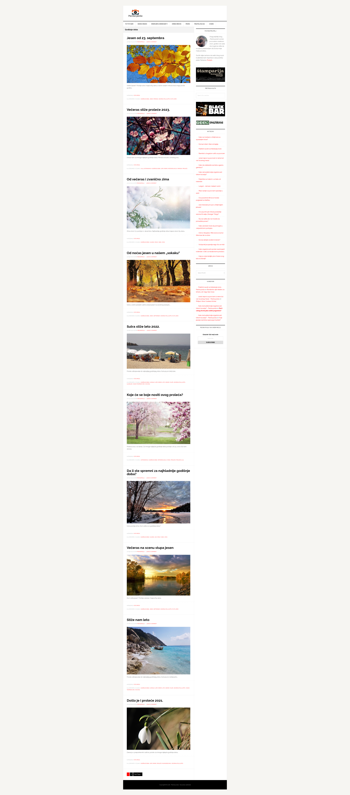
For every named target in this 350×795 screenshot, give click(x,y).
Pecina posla (175, 13)
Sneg (160, 242)
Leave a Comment (151, 41)
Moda (168, 460)
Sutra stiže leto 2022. (143, 326)
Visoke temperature (139, 384)
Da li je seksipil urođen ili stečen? (209, 240)
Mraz (156, 242)
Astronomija (147, 168)
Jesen (151, 99)
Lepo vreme (164, 168)
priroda (155, 99)
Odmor (167, 382)
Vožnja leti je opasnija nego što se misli (211, 244)
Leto (163, 382)
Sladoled (129, 384)
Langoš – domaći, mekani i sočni (209, 186)
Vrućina (147, 384)
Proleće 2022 (180, 460)
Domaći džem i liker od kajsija (208, 144)
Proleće (185, 168)
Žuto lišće (173, 99)
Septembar (156, 315)
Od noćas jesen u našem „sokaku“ (153, 253)
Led (156, 537)
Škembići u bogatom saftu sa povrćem (212, 153)
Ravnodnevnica (166, 763)
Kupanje (152, 382)
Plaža (171, 382)
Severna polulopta (164, 99)
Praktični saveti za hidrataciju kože (210, 149)
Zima (163, 242)
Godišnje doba (145, 99)
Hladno (152, 242)
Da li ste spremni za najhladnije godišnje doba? (158, 472)
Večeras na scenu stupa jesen (150, 548)
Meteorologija (172, 168)
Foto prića (137, 95)
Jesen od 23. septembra (145, 38)
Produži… (210, 60)
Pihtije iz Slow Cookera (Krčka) (206, 301)
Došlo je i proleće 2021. (145, 700)
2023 (142, 168)
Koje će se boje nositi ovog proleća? (155, 395)
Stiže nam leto (138, 620)
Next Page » (137, 774)
